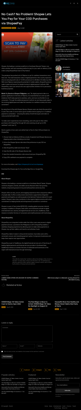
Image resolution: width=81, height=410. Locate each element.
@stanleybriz (66, 67)
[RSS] (46, 370)
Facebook (27, 370)
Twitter (59, 370)
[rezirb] (6, 260)
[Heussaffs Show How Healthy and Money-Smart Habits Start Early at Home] (67, 294)
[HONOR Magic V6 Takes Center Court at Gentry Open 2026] (13, 294)
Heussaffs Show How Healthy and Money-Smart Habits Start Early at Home (67, 55)
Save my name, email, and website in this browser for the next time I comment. (24, 351)
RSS (49, 370)
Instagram (39, 370)
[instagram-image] (60, 77)
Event (14, 28)
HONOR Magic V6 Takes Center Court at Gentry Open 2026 (66, 46)
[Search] (77, 34)
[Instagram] (33, 370)
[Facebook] (21, 370)
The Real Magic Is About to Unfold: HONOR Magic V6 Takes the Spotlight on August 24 (67, 50)
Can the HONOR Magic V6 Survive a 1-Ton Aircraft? (67, 60)
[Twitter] (55, 370)
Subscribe (67, 390)
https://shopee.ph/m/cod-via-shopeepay (30, 164)
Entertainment (6, 28)
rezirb (14, 257)
